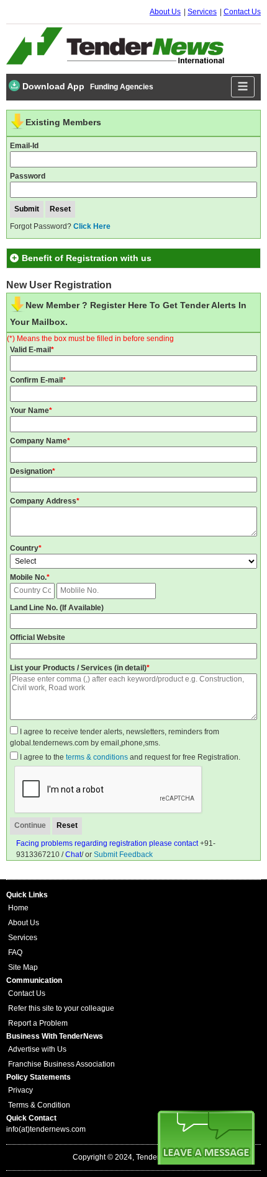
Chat (73, 854)
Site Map (23, 967)
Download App (52, 86)
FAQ (15, 952)
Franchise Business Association (61, 1064)
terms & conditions (97, 757)
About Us (165, 11)
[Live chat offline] (206, 1138)
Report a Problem (38, 1023)
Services (202, 11)
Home (18, 908)
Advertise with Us (37, 1049)
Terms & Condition (39, 1105)
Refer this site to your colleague (61, 1008)
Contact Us (242, 11)
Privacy (20, 1090)
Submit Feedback (123, 854)
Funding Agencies (121, 86)
